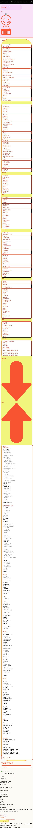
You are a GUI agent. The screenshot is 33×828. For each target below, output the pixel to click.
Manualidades (7, 245)
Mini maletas (6, 311)
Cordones (6, 135)
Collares (5, 108)
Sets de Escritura (8, 64)
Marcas (4, 358)
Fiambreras (6, 166)
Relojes (5, 114)
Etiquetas (6, 161)
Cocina (5, 282)
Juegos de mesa (7, 325)
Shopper (5, 175)
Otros (4, 97)
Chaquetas (6, 204)
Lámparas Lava (7, 300)
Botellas (5, 257)
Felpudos (5, 306)
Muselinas (6, 261)
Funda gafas (6, 137)
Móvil (4, 186)
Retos (4, 330)
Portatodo (6, 191)
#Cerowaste (6, 316)
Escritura (6, 46)
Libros (4, 98)
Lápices (5, 53)
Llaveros (5, 119)
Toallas (5, 118)
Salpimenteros (7, 287)
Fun (3, 319)
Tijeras (5, 95)
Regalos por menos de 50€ (10, 355)
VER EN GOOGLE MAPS (6, 787)
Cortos (5, 199)
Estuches (5, 82)
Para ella (5, 342)
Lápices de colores (8, 59)
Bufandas (5, 129)
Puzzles (5, 244)
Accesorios (6, 87)
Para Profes (6, 349)
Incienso (5, 291)
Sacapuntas (6, 62)
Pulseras (5, 110)
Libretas (5, 71)
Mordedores (6, 241)
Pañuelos (5, 127)
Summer (5, 228)
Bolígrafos (6, 48)
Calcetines (6, 225)
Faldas (5, 218)
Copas (4, 294)
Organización (7, 75)
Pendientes (6, 106)
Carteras (5, 188)
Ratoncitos (6, 248)
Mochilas (5, 80)
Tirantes (5, 212)
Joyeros (5, 268)
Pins (4, 130)
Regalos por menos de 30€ (10, 352)
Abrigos (5, 205)
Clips (4, 89)
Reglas (5, 92)
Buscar (3, 6)
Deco (4, 308)
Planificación (7, 45)
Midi (4, 201)
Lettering (6, 55)
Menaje (5, 258)
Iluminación (6, 271)
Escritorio (6, 79)
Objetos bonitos (7, 102)
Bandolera (6, 177)
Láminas (5, 309)
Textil (4, 305)
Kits (4, 314)
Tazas (4, 292)
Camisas (5, 214)
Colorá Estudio (16, 827)
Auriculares (6, 145)
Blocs (4, 69)
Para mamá (6, 347)
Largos (5, 202)
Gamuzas (5, 138)
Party (4, 223)
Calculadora (7, 93)
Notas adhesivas (7, 72)
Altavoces (6, 143)
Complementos (7, 121)
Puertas (5, 252)
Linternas (6, 273)
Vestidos (5, 197)
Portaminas (6, 56)
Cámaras (5, 331)
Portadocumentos (8, 77)
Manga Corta (6, 209)
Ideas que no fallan (8, 341)
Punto (4, 217)
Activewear (6, 226)
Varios (4, 193)
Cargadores (6, 153)
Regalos (4, 338)
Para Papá (5, 345)
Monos (5, 221)
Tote (4, 178)
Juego (4, 247)
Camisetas (6, 207)
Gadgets (5, 140)
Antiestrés (6, 334)
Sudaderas (6, 215)
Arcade (5, 322)
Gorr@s (5, 126)
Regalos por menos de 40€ (10, 353)
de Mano (5, 182)
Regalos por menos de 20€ (10, 350)
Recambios (6, 66)
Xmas (4, 317)
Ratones (5, 250)
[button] (16, 401)
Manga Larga (6, 210)
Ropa (3, 194)
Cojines (5, 303)
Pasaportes (6, 163)
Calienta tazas (7, 150)
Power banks (7, 147)
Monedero (6, 189)
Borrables (6, 50)
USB (4, 158)
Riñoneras (6, 185)
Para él (5, 344)
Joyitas (5, 105)
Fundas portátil (7, 151)
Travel (5, 159)
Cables (5, 148)
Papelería (5, 42)
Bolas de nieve (7, 270)
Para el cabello (7, 124)
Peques (4, 229)
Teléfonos (6, 154)
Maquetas (5, 328)
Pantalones (6, 220)
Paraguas (5, 169)
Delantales (6, 286)
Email (1, 815)
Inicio (3, 40)
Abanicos (5, 116)
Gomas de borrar (8, 61)
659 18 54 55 (3, 784)
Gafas (4, 132)
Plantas (5, 289)
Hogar (4, 278)
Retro (4, 336)
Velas (4, 281)
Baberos (5, 260)
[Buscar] (3, 8)
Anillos (5, 111)
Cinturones (6, 122)
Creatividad (6, 84)
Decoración (6, 266)
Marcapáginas (7, 100)
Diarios (5, 74)
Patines (5, 333)
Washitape (6, 85)
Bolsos (4, 172)
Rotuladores (7, 58)
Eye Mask (5, 164)
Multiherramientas (8, 156)
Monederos (6, 239)
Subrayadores (7, 51)
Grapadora (6, 90)
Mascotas (5, 171)
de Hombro (6, 180)
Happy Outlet (6, 357)
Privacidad (2, 817)
